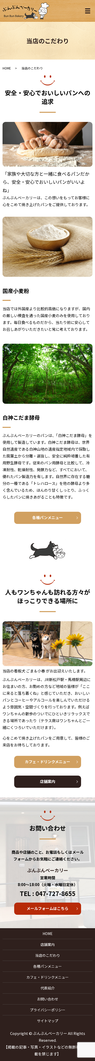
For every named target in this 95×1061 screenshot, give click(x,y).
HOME (7, 68)
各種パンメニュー (47, 517)
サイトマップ (47, 1020)
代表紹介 (48, 988)
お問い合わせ (47, 998)
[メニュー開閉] (87, 10)
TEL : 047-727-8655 (47, 893)
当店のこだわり (47, 955)
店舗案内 (47, 781)
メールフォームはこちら (47, 908)
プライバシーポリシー (47, 1009)
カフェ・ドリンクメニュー (47, 761)
